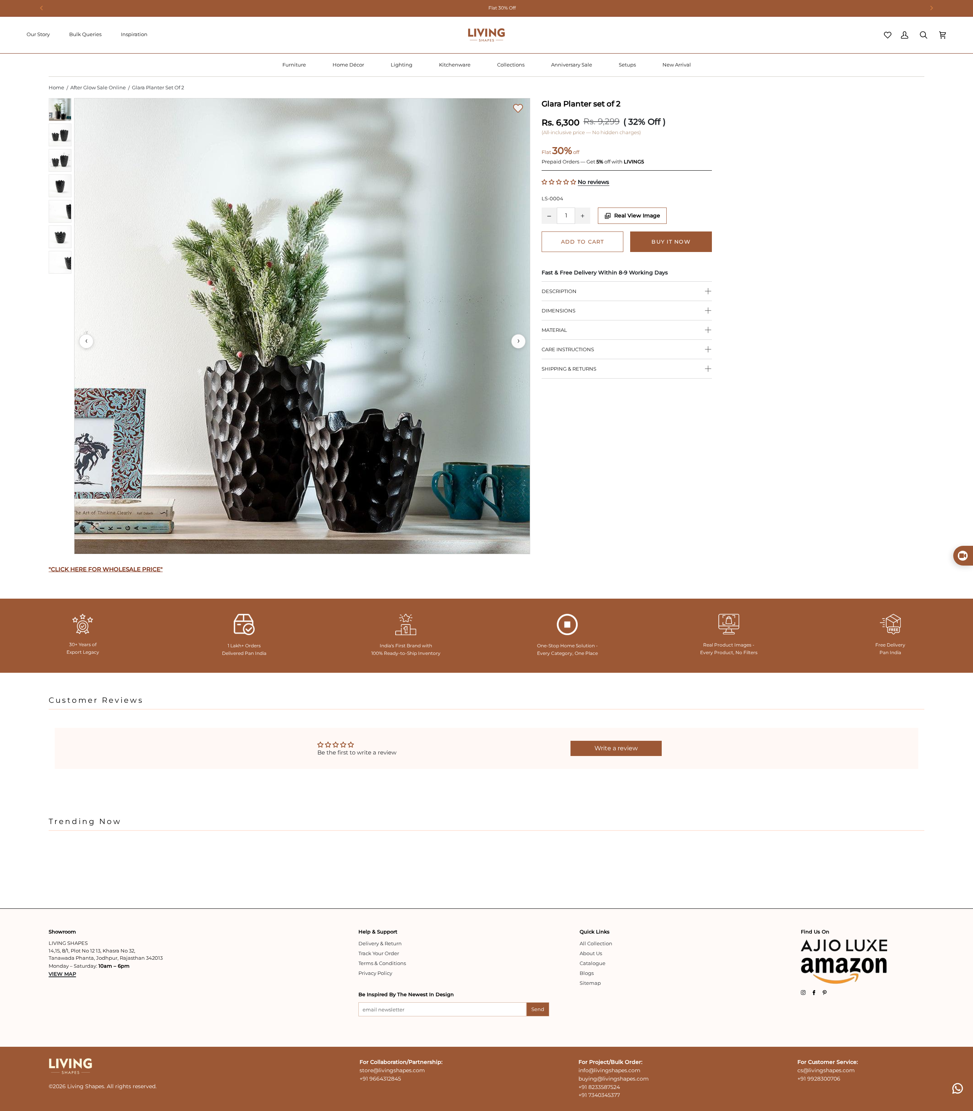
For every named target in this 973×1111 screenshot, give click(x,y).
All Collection (596, 943)
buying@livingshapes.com (613, 1078)
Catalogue (592, 963)
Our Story (38, 34)
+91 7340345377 (599, 1095)
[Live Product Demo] (963, 556)
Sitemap (590, 983)
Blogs (587, 973)
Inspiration (134, 34)
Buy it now (671, 241)
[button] (294, 65)
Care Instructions (568, 349)
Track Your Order (378, 953)
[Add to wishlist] (518, 108)
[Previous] (42, 8)
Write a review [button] (616, 748)
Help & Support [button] (377, 932)
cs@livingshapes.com (826, 1070)
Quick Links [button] (595, 932)
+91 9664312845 (380, 1078)
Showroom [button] (62, 932)
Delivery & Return (380, 943)
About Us (591, 953)
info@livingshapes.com (609, 1070)
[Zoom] (302, 326)
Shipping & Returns (569, 369)
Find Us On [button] (815, 932)
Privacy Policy (375, 973)
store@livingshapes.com (392, 1070)
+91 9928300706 (818, 1078)
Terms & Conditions (382, 963)
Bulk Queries (85, 34)
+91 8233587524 (599, 1087)
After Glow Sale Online (98, 87)
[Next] (931, 8)
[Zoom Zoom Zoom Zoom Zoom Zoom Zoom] (302, 326)
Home (56, 87)
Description (559, 291)
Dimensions (558, 310)
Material (554, 330)
